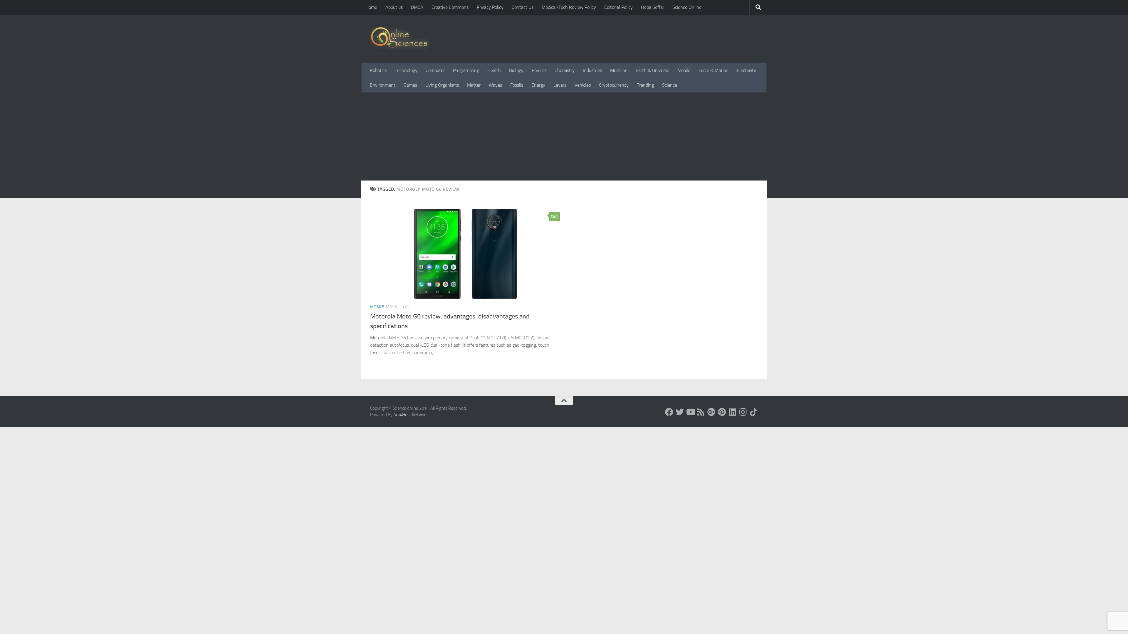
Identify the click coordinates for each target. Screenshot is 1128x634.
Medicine (618, 70)
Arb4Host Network (410, 414)
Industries (592, 70)
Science (669, 85)
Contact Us (522, 7)
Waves (495, 85)
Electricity (746, 70)
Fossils (516, 85)
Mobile (683, 70)
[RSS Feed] (701, 412)
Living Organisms (442, 85)
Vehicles (583, 85)
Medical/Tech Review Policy (569, 7)
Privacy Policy (490, 7)
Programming (466, 70)
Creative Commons (450, 7)
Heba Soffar (652, 7)
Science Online (686, 7)
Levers (559, 85)
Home (371, 7)
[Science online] (669, 412)
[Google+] (711, 412)
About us (394, 7)
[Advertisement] (564, 136)
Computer (435, 70)
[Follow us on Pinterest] (722, 412)
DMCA (417, 7)
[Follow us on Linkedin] (732, 412)
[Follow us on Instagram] (743, 412)
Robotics (378, 70)
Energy (538, 85)
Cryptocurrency (614, 85)
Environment (382, 85)
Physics (539, 70)
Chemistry (565, 70)
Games (410, 85)
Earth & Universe (652, 70)
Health (494, 70)
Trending (645, 85)
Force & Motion (713, 70)
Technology (406, 70)
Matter (474, 85)
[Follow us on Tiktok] (754, 412)
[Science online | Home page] (401, 38)
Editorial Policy (618, 7)
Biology (516, 70)
